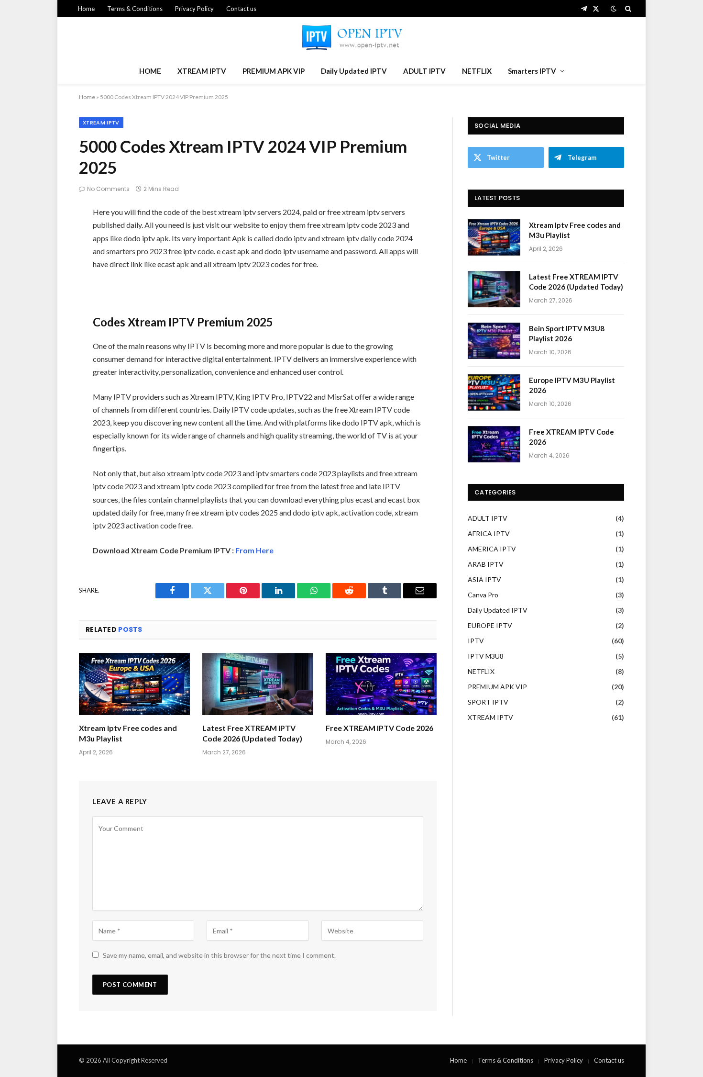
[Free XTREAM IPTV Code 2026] (381, 684)
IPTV (476, 641)
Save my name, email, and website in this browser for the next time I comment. (219, 955)
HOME (150, 71)
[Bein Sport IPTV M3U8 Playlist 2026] (494, 341)
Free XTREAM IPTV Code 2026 (379, 727)
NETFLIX (477, 71)
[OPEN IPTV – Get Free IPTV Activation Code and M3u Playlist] (351, 37)
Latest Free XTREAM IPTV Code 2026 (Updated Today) (252, 733)
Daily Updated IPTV (354, 71)
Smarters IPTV (532, 71)
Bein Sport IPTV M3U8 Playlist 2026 (566, 333)
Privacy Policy (194, 8)
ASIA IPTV (484, 579)
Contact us (241, 8)
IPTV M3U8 (486, 656)
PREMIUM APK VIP (273, 71)
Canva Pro (483, 595)
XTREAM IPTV (201, 71)
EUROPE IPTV (490, 625)
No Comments (108, 189)
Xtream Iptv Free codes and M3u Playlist (128, 733)
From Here (254, 550)
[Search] (627, 8)
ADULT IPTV (424, 71)
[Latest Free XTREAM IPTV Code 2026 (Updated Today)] (257, 684)
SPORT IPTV (488, 702)
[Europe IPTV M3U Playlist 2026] (494, 392)
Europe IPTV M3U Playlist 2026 (572, 385)
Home (86, 8)
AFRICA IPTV (489, 533)
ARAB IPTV (486, 564)
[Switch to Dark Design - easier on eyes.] (613, 8)
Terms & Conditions (135, 8)
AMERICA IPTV (492, 549)
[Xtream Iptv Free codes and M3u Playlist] (134, 684)
